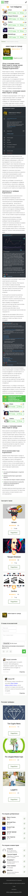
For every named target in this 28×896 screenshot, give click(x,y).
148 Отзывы (12, 37)
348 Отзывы (12, 19)
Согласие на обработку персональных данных (14, 883)
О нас (14, 886)
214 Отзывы (12, 31)
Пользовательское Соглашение (14, 880)
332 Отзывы (12, 13)
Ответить (22, 672)
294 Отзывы (12, 25)
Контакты (14, 889)
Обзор (22, 13)
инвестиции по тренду (14, 613)
